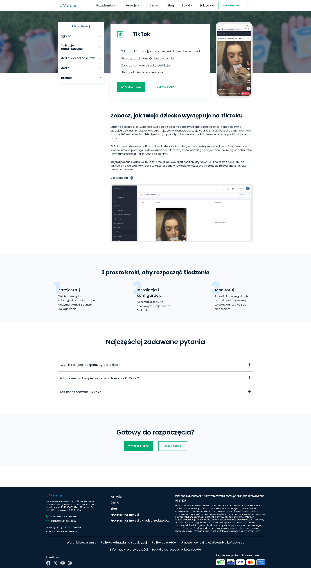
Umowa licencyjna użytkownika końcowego (212, 542)
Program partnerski (125, 515)
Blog (170, 5)
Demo (153, 5)
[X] (55, 563)
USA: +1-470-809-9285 (64, 516)
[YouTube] (62, 563)
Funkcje (116, 497)
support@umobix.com (63, 521)
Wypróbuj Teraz (232, 5)
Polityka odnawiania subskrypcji (124, 542)
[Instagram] (70, 563)
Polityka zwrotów (164, 542)
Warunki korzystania (81, 542)
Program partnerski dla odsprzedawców (140, 520)
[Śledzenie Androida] (132, 178)
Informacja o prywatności (129, 549)
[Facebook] (48, 563)
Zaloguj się (207, 5)
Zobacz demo (165, 86)
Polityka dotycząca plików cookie (176, 549)
